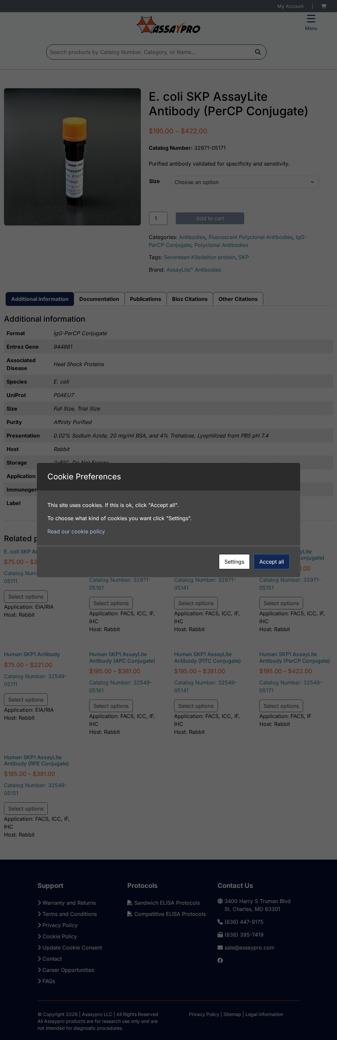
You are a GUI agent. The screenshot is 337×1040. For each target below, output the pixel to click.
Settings (234, 561)
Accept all (271, 561)
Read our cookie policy (76, 531)
